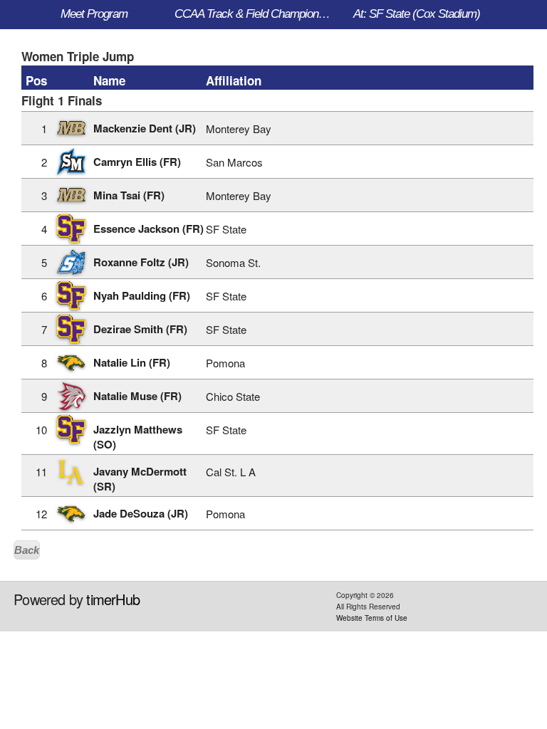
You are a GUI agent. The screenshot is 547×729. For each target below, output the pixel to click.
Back (26, 550)
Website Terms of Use (371, 618)
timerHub (113, 599)
